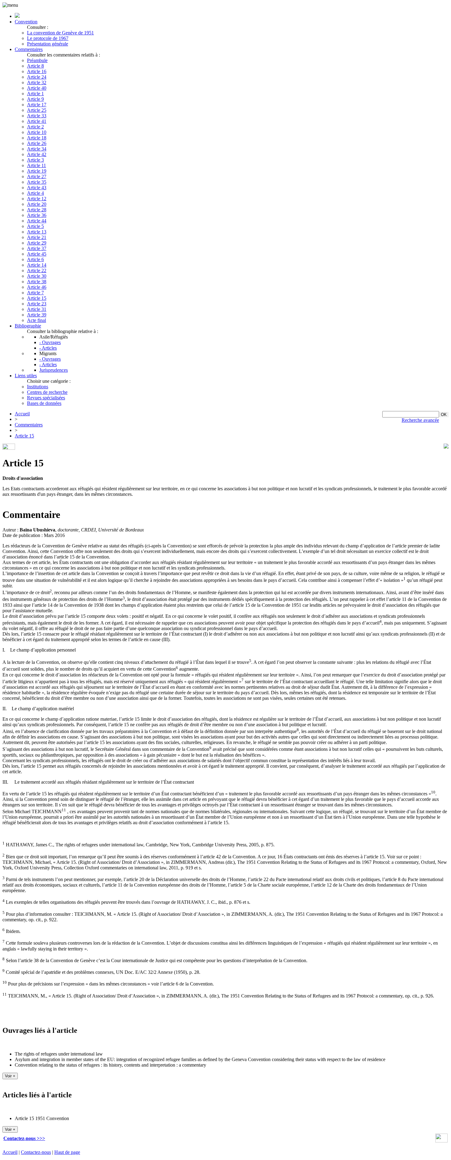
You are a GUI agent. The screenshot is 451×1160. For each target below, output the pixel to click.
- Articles (48, 348)
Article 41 (36, 121)
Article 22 (36, 270)
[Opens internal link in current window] (441, 1140)
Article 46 (36, 287)
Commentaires (29, 49)
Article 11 (36, 165)
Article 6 (35, 259)
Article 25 (36, 110)
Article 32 (36, 82)
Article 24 (36, 77)
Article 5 (35, 226)
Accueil (22, 413)
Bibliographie (28, 325)
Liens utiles (26, 375)
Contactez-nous (36, 1152)
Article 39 (36, 314)
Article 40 (36, 88)
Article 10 (36, 132)
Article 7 (35, 292)
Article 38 (36, 281)
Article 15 (36, 298)
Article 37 (36, 248)
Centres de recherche (47, 392)
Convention (26, 21)
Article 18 (36, 137)
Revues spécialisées (46, 397)
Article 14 (36, 265)
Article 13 (36, 231)
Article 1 (35, 93)
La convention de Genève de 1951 (60, 32)
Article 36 (36, 215)
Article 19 (36, 171)
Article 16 (36, 71)
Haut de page (67, 1152)
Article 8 (35, 66)
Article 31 (36, 309)
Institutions (37, 386)
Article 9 (35, 99)
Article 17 (36, 104)
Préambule (37, 60)
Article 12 (36, 198)
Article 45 (36, 254)
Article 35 (36, 182)
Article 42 (36, 154)
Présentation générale (47, 43)
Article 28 (36, 209)
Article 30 (36, 276)
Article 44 (36, 220)
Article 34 (36, 148)
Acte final (36, 320)
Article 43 (36, 187)
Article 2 (35, 126)
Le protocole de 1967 (47, 38)
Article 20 (36, 204)
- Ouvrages (50, 342)
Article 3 (35, 160)
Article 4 (35, 193)
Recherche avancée (420, 420)
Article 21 (36, 237)
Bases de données (44, 403)
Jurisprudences (53, 370)
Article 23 (36, 303)
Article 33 (36, 115)
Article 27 (36, 176)
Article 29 (36, 242)
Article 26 (36, 143)
